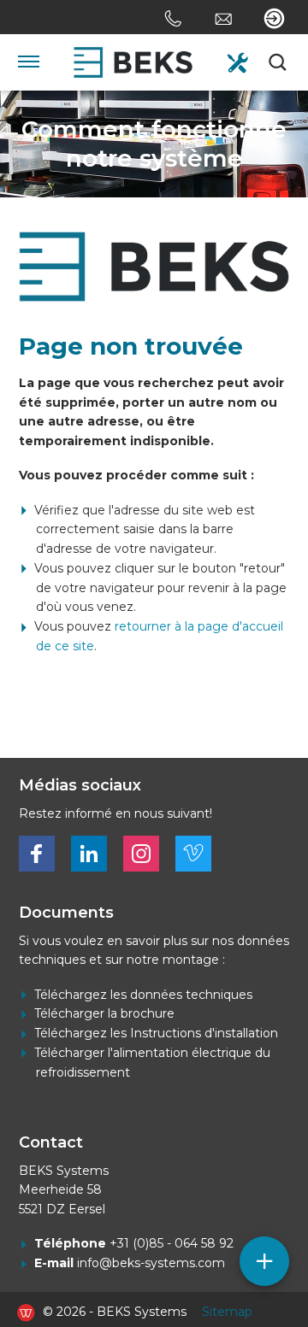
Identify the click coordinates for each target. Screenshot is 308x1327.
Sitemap (227, 1311)
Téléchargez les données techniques (143, 994)
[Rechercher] (278, 62)
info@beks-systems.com (151, 1263)
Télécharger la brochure (104, 1013)
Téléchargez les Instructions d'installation (156, 1033)
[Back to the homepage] (133, 62)
